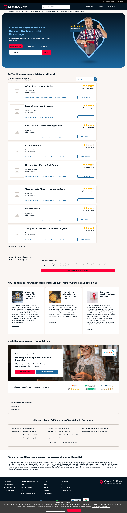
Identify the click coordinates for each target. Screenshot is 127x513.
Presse (46, 484)
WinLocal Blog (65, 487)
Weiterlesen (15, 326)
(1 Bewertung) (90, 147)
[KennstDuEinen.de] (15, 7)
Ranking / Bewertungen (28, 493)
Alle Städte (89, 7)
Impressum (64, 481)
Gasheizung (15, 406)
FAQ (22, 490)
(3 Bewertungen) (89, 108)
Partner (46, 487)
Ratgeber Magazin (9, 487)
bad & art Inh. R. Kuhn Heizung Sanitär (43, 125)
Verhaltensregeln (26, 487)
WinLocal (64, 484)
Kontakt (46, 490)
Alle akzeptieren (74, 510)
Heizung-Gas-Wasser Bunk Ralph (41, 165)
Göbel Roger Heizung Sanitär (39, 86)
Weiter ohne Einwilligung (56, 510)
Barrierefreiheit (48, 493)
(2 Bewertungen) (89, 88)
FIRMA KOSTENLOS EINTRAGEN (79, 270)
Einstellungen (34, 481)
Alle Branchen (100, 7)
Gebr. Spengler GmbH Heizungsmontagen (45, 189)
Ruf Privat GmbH (33, 145)
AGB (22, 484)
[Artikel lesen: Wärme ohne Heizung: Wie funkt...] (17, 297)
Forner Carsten (32, 208)
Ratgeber (111, 7)
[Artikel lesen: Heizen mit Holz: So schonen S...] (55, 297)
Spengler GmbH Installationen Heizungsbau (46, 228)
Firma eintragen (9, 490)
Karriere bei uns (66, 490)
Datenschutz (25, 481)
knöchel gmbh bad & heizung (39, 106)
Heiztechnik (15, 409)
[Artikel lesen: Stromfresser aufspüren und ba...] (92, 297)
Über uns (47, 481)
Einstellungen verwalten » (101, 507)
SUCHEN (46, 52)
